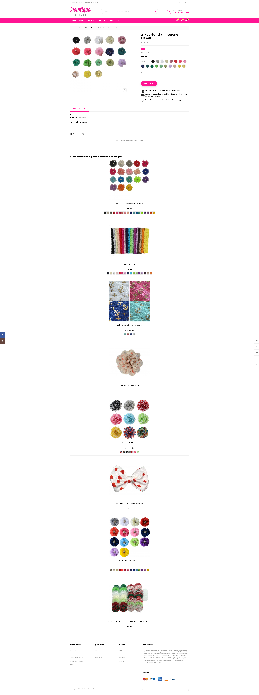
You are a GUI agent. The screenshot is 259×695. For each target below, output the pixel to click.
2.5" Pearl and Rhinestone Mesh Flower (129, 204)
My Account (98, 654)
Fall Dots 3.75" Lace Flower (129, 386)
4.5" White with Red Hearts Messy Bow (129, 504)
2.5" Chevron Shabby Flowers (129, 443)
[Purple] (145, 213)
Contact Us (122, 654)
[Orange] (151, 213)
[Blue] (137, 213)
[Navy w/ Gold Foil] (131, 334)
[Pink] (185, 62)
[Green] (156, 66)
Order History (98, 657)
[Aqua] (134, 213)
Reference (74, 115)
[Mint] (134, 273)
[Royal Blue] (131, 213)
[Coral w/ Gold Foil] (128, 334)
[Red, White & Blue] (121, 452)
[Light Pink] (125, 213)
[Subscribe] (186, 690)
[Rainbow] (124, 452)
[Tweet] (144, 43)
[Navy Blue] (143, 66)
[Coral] (122, 570)
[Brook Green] (161, 66)
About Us (73, 650)
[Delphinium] (148, 213)
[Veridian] (139, 213)
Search (121, 650)
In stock (73, 117)
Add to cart (149, 84)
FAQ (71, 664)
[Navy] (131, 570)
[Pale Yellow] (184, 66)
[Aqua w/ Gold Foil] (125, 334)
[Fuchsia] (120, 213)
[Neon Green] (142, 213)
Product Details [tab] (79, 109)
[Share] (141, 43)
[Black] (153, 62)
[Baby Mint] (165, 66)
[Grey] (157, 62)
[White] (162, 62)
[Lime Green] (138, 452)
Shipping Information (76, 661)
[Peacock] (147, 66)
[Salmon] (122, 213)
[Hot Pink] (180, 62)
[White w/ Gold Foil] (134, 334)
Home (96, 650)
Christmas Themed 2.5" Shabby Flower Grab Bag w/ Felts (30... (129, 621)
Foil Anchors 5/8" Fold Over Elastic (129, 325)
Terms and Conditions (77, 657)
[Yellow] (179, 66)
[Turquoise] (131, 273)
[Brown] (145, 273)
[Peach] (128, 213)
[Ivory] (166, 62)
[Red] (176, 62)
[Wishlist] (181, 21)
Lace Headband (129, 264)
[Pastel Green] (137, 273)
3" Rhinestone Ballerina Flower (129, 561)
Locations (122, 657)
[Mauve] (171, 62)
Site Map (121, 661)
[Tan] (175, 66)
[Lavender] (170, 66)
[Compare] (177, 21)
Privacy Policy (74, 654)
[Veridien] (152, 66)
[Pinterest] (148, 43)
